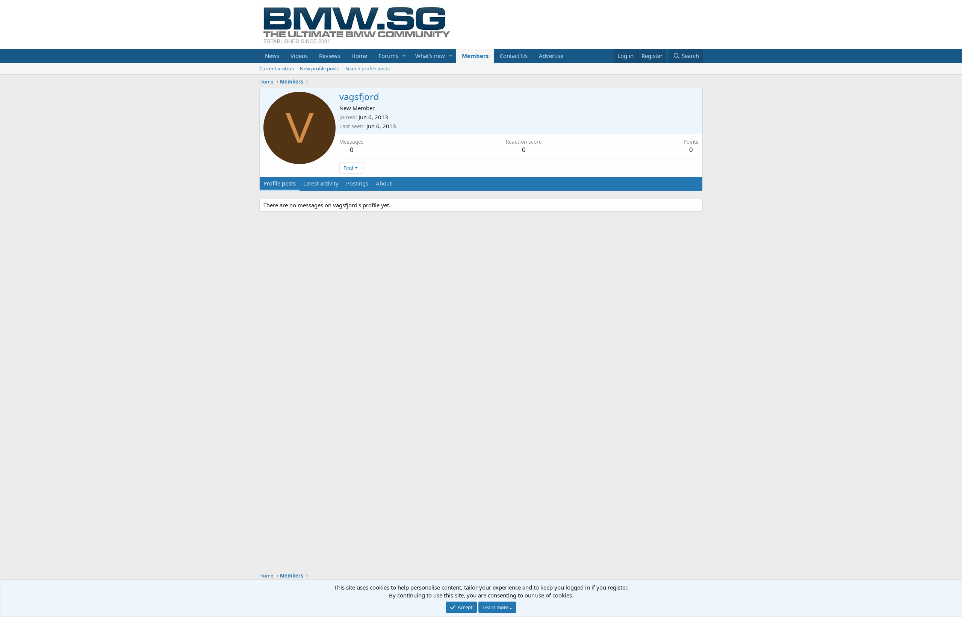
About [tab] (384, 183)
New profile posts (319, 68)
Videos (299, 55)
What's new (430, 55)
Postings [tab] (357, 183)
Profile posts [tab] (279, 183)
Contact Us (514, 55)
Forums (388, 55)
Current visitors (276, 68)
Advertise (551, 55)
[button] (404, 56)
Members (475, 55)
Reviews (329, 55)
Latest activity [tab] (321, 183)
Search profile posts (367, 68)
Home (359, 55)
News (272, 55)
